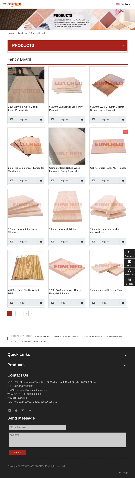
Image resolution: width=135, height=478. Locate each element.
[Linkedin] (10, 410)
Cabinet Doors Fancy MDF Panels (108, 168)
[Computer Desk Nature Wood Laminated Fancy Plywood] (67, 152)
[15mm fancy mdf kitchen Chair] (108, 268)
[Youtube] (30, 410)
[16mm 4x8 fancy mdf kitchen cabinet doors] (108, 207)
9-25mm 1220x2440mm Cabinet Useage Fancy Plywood (107, 108)
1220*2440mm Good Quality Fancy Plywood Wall (23, 108)
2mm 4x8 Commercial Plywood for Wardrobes (26, 169)
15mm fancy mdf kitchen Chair (106, 290)
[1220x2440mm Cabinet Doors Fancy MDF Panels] (67, 268)
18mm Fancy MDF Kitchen (63, 229)
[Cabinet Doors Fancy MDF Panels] (108, 146)
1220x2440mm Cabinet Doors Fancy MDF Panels (65, 292)
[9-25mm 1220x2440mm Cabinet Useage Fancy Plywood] (108, 85)
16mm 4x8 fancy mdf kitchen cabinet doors (105, 231)
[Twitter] (23, 410)
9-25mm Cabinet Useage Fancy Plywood (65, 108)
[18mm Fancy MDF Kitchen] (67, 207)
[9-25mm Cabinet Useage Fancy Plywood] (67, 85)
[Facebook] (16, 410)
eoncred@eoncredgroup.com (32, 390)
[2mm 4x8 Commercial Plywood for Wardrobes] (26, 146)
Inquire (23, 119)
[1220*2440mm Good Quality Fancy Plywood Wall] (26, 91)
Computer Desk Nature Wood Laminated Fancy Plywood (64, 169)
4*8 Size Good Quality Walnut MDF (23, 292)
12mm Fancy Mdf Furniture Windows (22, 231)
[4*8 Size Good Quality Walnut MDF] (26, 268)
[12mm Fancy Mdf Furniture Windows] (26, 207)
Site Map (123, 472)
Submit (17, 452)
